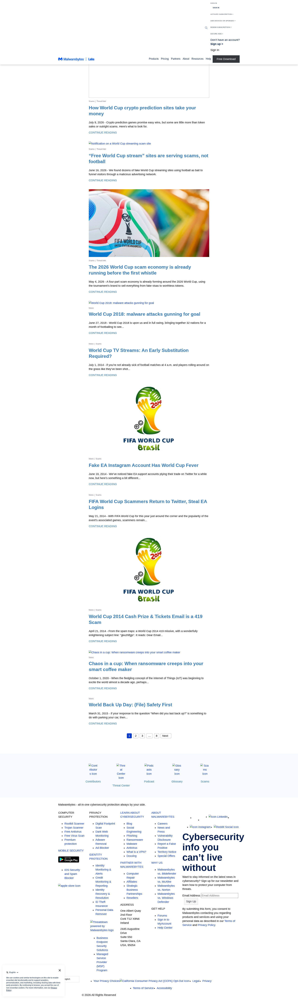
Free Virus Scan (74, 835)
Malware (131, 843)
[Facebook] (203, 819)
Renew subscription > (220, 27)
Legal (195, 981)
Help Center (165, 927)
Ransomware (134, 839)
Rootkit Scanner (74, 823)
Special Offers (166, 855)
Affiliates (131, 881)
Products (154, 58)
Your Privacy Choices (106, 981)
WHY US (157, 862)
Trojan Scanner (73, 827)
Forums (162, 915)
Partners (175, 58)
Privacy (207, 981)
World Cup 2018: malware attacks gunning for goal (144, 314)
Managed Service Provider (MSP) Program (102, 962)
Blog (129, 823)
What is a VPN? (136, 851)
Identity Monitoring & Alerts (103, 869)
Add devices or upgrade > (222, 21)
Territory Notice (167, 851)
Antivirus (131, 847)
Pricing (165, 58)
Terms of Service (143, 988)
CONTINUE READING (103, 132)
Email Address (191, 895)
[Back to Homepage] (76, 60)
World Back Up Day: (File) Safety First (130, 704)
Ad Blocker (102, 847)
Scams (92, 101)
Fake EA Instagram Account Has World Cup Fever (144, 465)
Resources (197, 58)
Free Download (226, 59)
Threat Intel (101, 101)
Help (208, 58)
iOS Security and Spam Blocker (72, 874)
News (91, 308)
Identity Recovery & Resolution (102, 893)
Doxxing (131, 855)
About (186, 58)
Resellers (132, 897)
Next (165, 735)
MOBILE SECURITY (71, 850)
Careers (162, 823)
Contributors (93, 781)
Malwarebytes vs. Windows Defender (166, 897)
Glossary (177, 781)
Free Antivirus (72, 831)
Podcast (149, 781)
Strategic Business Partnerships (134, 889)
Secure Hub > (216, 34)
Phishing (131, 835)
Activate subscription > (221, 14)
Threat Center (121, 785)
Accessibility (164, 988)
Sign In (213, 3)
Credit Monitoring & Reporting (103, 881)
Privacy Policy (206, 925)
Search (206, 27)
